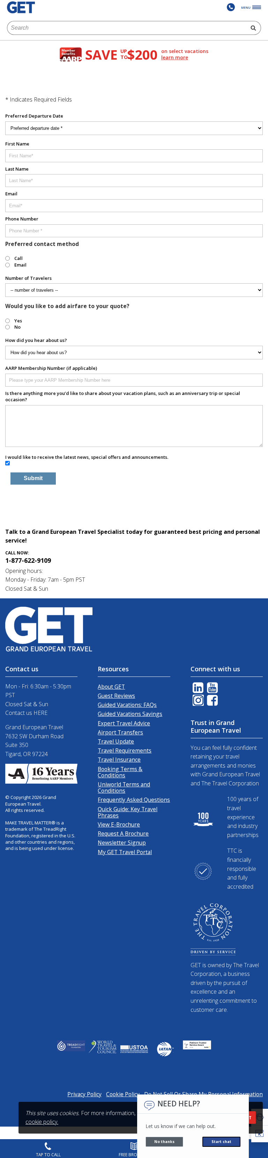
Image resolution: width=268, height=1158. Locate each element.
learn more (174, 57)
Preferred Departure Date (34, 116)
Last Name (17, 169)
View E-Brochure (119, 824)
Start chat (221, 1141)
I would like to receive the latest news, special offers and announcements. (86, 457)
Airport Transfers (120, 732)
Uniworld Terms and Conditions (124, 787)
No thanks (164, 1141)
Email (11, 193)
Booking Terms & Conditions (120, 772)
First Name (17, 144)
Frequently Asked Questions (134, 800)
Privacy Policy (84, 1094)
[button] (259, 1134)
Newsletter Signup (122, 842)
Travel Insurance (119, 759)
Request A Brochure (123, 833)
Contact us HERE (26, 713)
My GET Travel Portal (125, 852)
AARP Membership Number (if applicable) (51, 368)
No (17, 327)
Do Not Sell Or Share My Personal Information (203, 1094)
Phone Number (21, 219)
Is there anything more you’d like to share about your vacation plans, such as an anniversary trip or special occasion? (122, 396)
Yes (18, 320)
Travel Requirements (124, 750)
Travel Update (116, 741)
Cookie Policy (123, 1094)
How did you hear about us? (36, 340)
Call (18, 258)
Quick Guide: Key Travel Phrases (127, 812)
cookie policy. (41, 1122)
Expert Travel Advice (124, 723)
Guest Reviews (116, 696)
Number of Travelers (28, 278)
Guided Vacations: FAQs (127, 705)
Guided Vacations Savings (130, 714)
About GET (111, 686)
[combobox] (126, 28)
